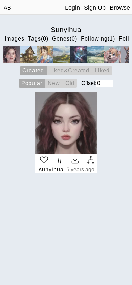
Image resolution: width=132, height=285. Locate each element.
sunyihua (51, 169)
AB (7, 8)
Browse (120, 7)
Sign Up (95, 7)
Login (72, 7)
